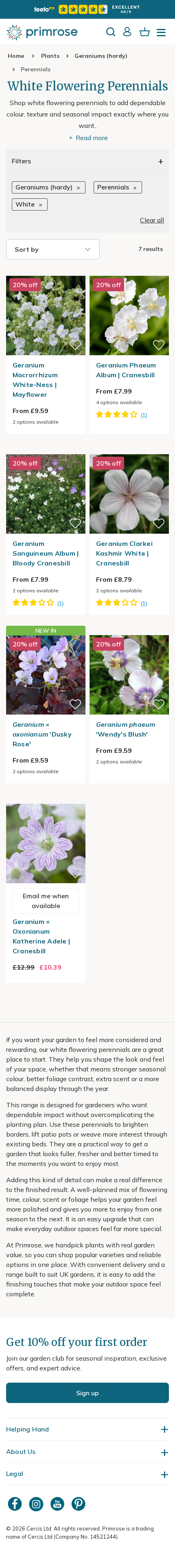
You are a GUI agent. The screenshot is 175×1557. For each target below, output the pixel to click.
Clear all (152, 220)
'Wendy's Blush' (125, 729)
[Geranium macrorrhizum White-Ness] (45, 271)
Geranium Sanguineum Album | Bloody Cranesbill (46, 553)
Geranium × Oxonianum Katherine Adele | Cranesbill (41, 936)
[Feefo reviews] (87, 9)
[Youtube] (58, 1504)
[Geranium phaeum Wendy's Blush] (129, 630)
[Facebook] (16, 1504)
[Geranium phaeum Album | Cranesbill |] (129, 271)
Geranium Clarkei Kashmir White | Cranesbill (124, 553)
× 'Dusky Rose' (42, 734)
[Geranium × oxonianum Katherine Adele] (45, 799)
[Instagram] (37, 1504)
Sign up (87, 1393)
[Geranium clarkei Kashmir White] (129, 449)
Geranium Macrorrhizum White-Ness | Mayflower (35, 379)
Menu (162, 35)
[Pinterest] (79, 1504)
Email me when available (46, 901)
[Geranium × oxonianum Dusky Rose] (45, 675)
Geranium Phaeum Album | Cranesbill (126, 370)
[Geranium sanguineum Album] (45, 449)
